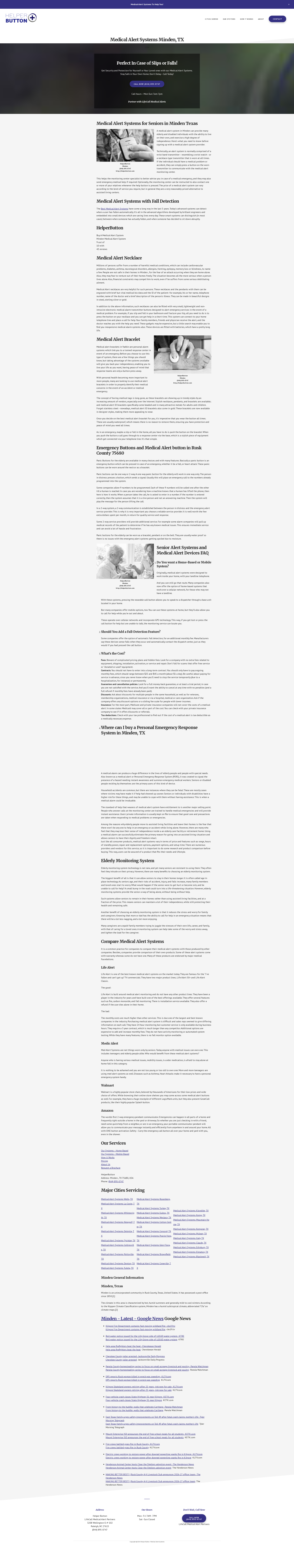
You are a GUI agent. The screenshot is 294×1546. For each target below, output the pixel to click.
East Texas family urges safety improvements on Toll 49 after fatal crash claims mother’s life (152, 1423)
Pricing (104, 1160)
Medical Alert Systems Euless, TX (153, 1212)
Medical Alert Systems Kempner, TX (190, 1228)
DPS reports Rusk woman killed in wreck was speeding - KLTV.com (138, 1376)
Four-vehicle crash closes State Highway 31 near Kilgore (134, 1400)
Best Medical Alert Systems (114, 208)
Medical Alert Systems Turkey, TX (153, 1208)
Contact (277, 19)
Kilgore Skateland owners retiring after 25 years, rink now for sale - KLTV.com (144, 1386)
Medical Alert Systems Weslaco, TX (154, 1217)
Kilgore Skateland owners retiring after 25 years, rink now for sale (139, 1390)
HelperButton (23, 18)
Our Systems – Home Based (114, 1150)
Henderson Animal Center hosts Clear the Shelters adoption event (138, 1467)
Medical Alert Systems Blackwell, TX (191, 1256)
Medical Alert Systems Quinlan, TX (118, 1240)
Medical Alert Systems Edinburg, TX (191, 1247)
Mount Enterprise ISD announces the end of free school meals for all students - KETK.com (150, 1433)
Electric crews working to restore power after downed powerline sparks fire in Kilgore (148, 1457)
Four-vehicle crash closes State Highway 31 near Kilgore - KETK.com (140, 1396)
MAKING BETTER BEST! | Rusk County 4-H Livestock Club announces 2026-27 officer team (150, 1481)
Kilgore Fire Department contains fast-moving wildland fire (135, 1329)
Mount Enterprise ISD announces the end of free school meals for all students (145, 1437)
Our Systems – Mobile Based (115, 1154)
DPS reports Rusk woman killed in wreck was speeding (133, 1379)
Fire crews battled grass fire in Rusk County (127, 1447)
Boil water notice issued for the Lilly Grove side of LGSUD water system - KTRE (145, 1336)
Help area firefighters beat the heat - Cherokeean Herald (133, 1346)
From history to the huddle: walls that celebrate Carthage (134, 1410)
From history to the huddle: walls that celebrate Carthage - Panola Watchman (144, 1406)
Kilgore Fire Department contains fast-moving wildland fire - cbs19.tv (140, 1325)
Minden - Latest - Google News (132, 1318)
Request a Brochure (110, 1167)
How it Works (107, 1157)
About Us (105, 1164)
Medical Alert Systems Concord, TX (154, 1231)
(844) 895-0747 (116, 1181)
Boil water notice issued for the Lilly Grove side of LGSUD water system (141, 1339)
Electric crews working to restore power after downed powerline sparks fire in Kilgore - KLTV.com (154, 1454)
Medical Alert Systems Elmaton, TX (190, 1251)
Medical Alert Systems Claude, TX (189, 1242)
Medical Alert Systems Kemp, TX (189, 1215)
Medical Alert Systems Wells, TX (117, 1199)
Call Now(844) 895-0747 (194, 1518)
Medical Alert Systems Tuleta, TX (117, 1268)
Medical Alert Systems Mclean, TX (190, 1233)
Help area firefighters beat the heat (123, 1349)
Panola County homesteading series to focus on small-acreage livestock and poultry (147, 1369)
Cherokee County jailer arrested (121, 1359)
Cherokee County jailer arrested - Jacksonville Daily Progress (135, 1356)
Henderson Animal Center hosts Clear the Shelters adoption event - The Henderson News (150, 1464)
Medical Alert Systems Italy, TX (188, 1238)
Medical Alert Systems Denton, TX (118, 1263)
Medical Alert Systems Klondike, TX (191, 1210)
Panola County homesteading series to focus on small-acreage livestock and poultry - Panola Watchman (157, 1366)
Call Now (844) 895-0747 (147, 84)
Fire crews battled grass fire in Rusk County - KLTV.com (133, 1444)
